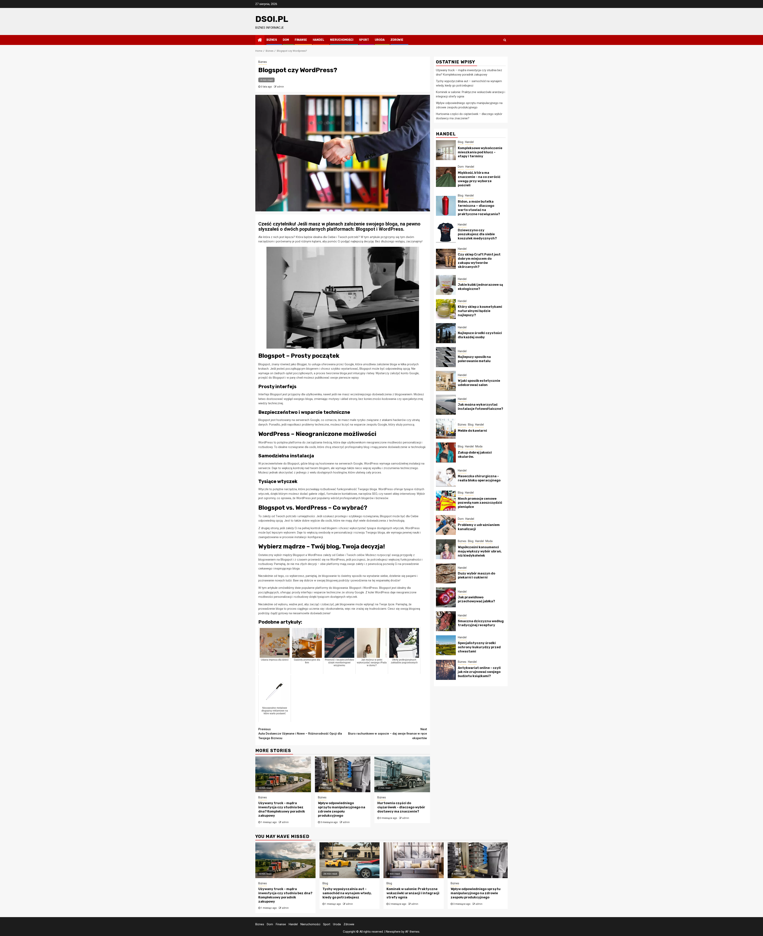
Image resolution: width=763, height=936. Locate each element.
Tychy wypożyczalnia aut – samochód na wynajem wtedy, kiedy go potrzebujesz (347, 893)
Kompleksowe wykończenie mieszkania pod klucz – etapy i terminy (480, 152)
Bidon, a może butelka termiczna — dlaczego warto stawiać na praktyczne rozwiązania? (479, 208)
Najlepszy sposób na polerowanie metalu (474, 359)
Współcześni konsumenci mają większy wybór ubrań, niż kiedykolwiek (480, 551)
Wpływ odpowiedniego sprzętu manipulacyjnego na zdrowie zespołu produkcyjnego (341, 809)
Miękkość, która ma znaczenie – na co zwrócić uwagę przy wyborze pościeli (479, 179)
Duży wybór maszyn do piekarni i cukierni (476, 575)
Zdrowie (396, 40)
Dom (286, 40)
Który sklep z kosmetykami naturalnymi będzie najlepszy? (480, 311)
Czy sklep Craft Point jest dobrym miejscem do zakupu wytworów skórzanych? (479, 261)
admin (280, 86)
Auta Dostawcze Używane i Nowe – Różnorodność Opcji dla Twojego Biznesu (300, 733)
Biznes (271, 40)
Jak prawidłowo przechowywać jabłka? (476, 599)
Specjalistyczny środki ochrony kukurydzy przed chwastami (479, 647)
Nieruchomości (341, 40)
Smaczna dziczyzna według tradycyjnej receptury (481, 623)
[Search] (504, 40)
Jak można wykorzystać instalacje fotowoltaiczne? (480, 406)
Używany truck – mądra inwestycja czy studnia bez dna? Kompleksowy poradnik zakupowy (281, 809)
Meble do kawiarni (472, 431)
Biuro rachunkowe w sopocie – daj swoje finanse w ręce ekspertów (387, 733)
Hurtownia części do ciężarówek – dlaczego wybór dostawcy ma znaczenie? (401, 807)
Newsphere (393, 931)
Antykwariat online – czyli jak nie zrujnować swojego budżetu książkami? (479, 672)
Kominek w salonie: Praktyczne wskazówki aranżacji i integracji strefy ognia (412, 893)
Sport (364, 40)
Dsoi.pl (271, 19)
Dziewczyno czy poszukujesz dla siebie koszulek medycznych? (477, 234)
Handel (318, 40)
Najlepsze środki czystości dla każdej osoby (480, 335)
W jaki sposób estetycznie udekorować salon (479, 383)
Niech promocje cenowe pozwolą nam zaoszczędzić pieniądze (480, 503)
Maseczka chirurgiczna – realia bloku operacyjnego (479, 478)
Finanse (301, 40)
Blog (460, 141)
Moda (478, 446)
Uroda (380, 40)
